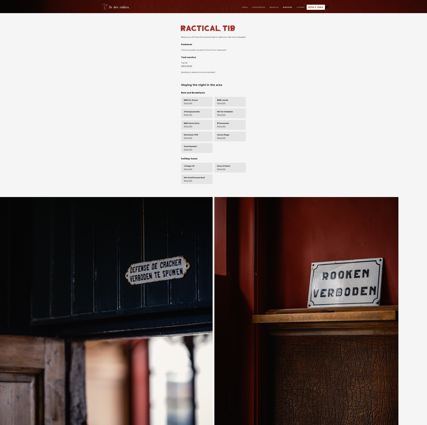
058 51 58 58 (186, 66)
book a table (315, 7)
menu (245, 7)
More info (188, 103)
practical (287, 7)
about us (274, 7)
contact (300, 7)
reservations (258, 7)
